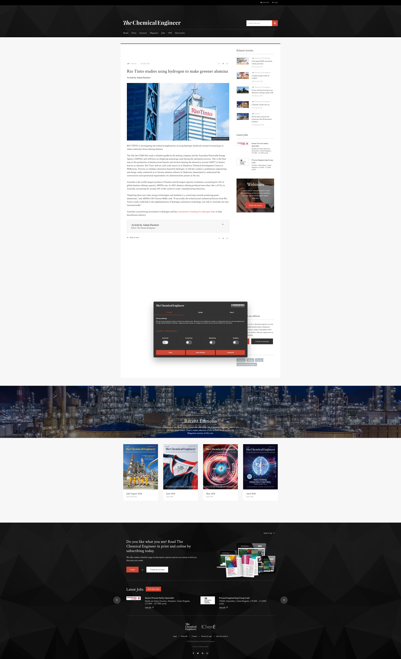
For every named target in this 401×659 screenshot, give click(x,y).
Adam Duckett (151, 225)
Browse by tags (206, 636)
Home (125, 33)
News (133, 33)
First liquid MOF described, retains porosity (262, 62)
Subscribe (266, 2)
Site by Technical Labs (200, 646)
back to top (268, 533)
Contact (194, 636)
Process (133, 64)
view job (148, 607)
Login (276, 2)
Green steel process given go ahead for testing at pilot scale (262, 91)
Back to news (134, 237)
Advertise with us (222, 636)
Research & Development (262, 58)
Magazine (154, 33)
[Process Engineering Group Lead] (207, 600)
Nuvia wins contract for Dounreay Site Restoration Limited (262, 119)
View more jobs (153, 589)
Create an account (262, 341)
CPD (170, 33)
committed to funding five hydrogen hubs (196, 211)
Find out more (255, 205)
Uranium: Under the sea (260, 104)
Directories (180, 33)
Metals (250, 360)
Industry (257, 113)
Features (143, 33)
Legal (175, 636)
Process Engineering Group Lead (234, 597)
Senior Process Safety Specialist (159, 597)
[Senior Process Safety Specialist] (133, 598)
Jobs (163, 33)
